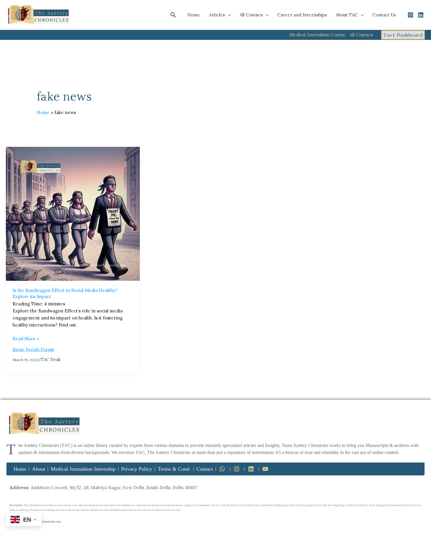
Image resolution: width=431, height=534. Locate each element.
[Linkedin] (420, 15)
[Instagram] (410, 15)
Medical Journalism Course (317, 35)
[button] (173, 15)
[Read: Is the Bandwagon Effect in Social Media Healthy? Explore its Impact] (73, 214)
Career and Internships (302, 15)
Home (193, 15)
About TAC (347, 15)
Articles (217, 15)
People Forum (40, 349)
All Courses (251, 15)
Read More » (26, 338)
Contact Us (384, 15)
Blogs (18, 349)
